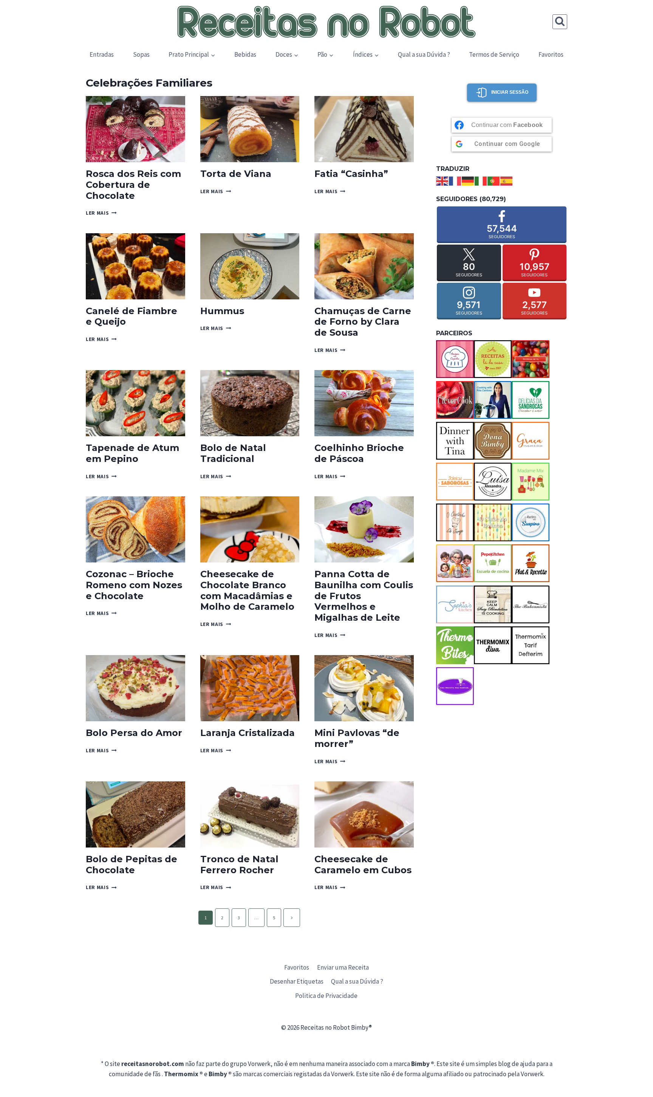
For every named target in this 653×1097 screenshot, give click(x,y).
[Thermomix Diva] (493, 645)
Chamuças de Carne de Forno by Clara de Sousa (362, 321)
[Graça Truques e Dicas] (530, 441)
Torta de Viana (235, 173)
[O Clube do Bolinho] (493, 522)
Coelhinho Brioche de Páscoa (359, 453)
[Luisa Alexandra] (493, 481)
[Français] (455, 180)
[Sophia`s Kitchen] (455, 604)
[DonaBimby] (493, 441)
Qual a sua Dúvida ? (424, 54)
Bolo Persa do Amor (134, 732)
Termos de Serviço (494, 54)
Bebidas (245, 54)
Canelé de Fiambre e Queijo (131, 316)
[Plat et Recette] (530, 563)
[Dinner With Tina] (455, 441)
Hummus (222, 310)
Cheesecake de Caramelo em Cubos (363, 864)
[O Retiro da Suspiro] (530, 522)
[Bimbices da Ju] (530, 359)
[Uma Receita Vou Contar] (455, 686)
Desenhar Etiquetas (296, 981)
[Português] (493, 180)
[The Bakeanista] (530, 604)
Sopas (141, 54)
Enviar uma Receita (343, 967)
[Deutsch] (468, 180)
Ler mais (101, 213)
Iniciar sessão (509, 92)
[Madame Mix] (530, 481)
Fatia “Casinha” (351, 173)
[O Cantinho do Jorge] (455, 522)
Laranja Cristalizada (247, 732)
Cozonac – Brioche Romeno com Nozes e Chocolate (134, 585)
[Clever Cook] (455, 400)
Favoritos (550, 54)
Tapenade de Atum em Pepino (132, 453)
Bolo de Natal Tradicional (233, 453)
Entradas (102, 54)
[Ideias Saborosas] (455, 481)
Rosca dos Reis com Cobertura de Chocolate (133, 184)
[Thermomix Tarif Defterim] (530, 645)
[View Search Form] (559, 21)
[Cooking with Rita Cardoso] (493, 400)
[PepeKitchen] (493, 563)
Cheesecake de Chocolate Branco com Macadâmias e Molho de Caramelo (247, 590)
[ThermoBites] (455, 645)
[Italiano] (481, 180)
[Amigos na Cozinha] (455, 359)
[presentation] (135, 129)
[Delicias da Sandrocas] (530, 400)
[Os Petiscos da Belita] (455, 563)
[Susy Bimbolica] (493, 604)
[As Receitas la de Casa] (493, 359)
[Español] (506, 180)
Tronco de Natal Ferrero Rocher (239, 864)
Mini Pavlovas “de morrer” (356, 738)
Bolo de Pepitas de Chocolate (131, 864)
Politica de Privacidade (326, 996)
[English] (442, 180)
